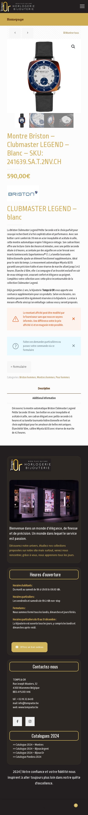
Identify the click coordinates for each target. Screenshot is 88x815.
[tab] (44, 388)
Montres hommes (46, 377)
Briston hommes (27, 377)
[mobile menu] (82, 6)
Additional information (44, 398)
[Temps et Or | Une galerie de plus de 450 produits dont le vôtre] (17, 6)
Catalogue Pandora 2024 (28, 756)
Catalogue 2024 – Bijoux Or (30, 752)
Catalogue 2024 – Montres (29, 744)
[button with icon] (17, 721)
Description (44, 388)
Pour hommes (63, 377)
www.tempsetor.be (28, 707)
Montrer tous (72, 32)
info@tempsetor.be (28, 703)
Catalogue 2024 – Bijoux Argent (32, 748)
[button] (73, 46)
